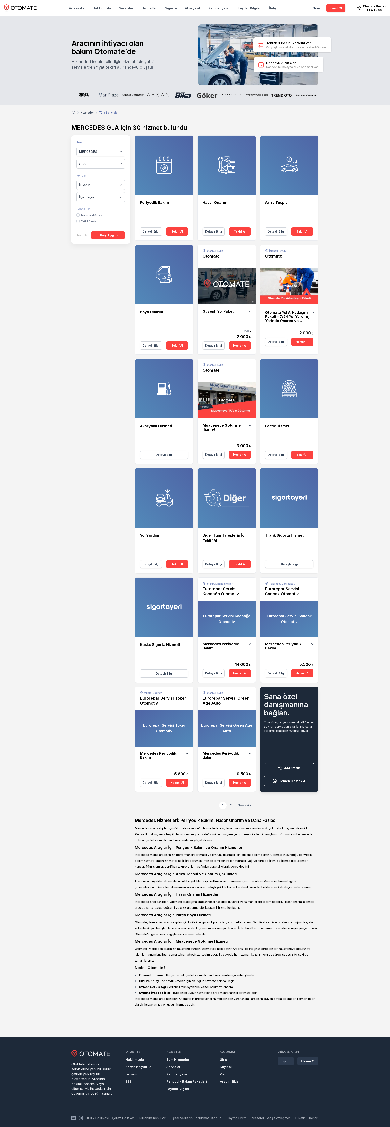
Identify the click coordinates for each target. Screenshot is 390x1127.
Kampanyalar (219, 8)
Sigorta (171, 8)
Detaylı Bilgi (151, 231)
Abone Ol (307, 1061)
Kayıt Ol (336, 8)
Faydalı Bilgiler (249, 8)
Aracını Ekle (229, 1081)
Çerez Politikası (123, 1118)
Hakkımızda (102, 8)
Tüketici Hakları (306, 1118)
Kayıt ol (226, 1067)
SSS (129, 1081)
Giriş (316, 8)
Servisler (126, 8)
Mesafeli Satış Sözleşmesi (271, 1118)
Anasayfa (76, 8)
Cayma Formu (237, 1118)
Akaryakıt (192, 8)
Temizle (82, 235)
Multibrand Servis (91, 215)
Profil (224, 1074)
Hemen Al (240, 345)
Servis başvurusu (139, 1067)
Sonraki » (245, 805)
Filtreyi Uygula (108, 235)
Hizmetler (149, 8)
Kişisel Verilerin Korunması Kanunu (196, 1118)
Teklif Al (177, 231)
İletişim (274, 8)
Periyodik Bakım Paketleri (186, 1081)
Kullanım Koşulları (152, 1118)
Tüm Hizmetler (178, 1059)
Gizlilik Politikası (97, 1118)
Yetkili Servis (88, 221)
